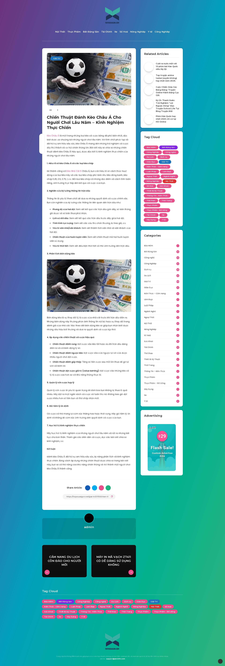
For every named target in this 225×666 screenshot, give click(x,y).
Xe (115, 31)
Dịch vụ (163, 157)
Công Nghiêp (162, 31)
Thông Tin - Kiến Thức (157, 196)
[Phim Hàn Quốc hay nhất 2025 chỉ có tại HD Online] (149, 119)
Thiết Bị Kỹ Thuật (155, 191)
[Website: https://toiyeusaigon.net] (89, 533)
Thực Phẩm (74, 31)
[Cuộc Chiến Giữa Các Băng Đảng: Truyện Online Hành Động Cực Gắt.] (149, 90)
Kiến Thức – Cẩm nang (155, 293)
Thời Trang (167, 200)
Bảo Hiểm (151, 147)
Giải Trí (56, 58)
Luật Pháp (151, 172)
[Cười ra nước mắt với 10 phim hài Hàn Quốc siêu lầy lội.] (149, 67)
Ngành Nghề (169, 176)
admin (89, 527)
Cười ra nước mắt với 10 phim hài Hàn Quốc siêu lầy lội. (167, 66)
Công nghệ (170, 152)
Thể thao (151, 200)
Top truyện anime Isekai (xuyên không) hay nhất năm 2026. (166, 78)
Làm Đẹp (167, 172)
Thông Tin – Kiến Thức (154, 371)
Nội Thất (60, 31)
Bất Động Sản (91, 31)
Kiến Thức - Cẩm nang (157, 167)
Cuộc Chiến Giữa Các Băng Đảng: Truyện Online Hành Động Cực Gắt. (167, 91)
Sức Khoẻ (164, 186)
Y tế (150, 31)
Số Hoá (124, 31)
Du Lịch (150, 157)
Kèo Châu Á (53, 135)
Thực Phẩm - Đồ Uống (157, 210)
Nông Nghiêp (138, 31)
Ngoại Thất (152, 176)
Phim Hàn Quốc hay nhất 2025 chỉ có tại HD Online (166, 119)
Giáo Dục (151, 162)
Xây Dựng (151, 220)
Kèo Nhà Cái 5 (74, 171)
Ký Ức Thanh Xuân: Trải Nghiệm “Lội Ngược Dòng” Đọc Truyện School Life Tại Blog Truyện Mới (167, 105)
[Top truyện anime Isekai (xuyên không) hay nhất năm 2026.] (149, 78)
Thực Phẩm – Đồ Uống (154, 383)
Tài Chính (106, 31)
